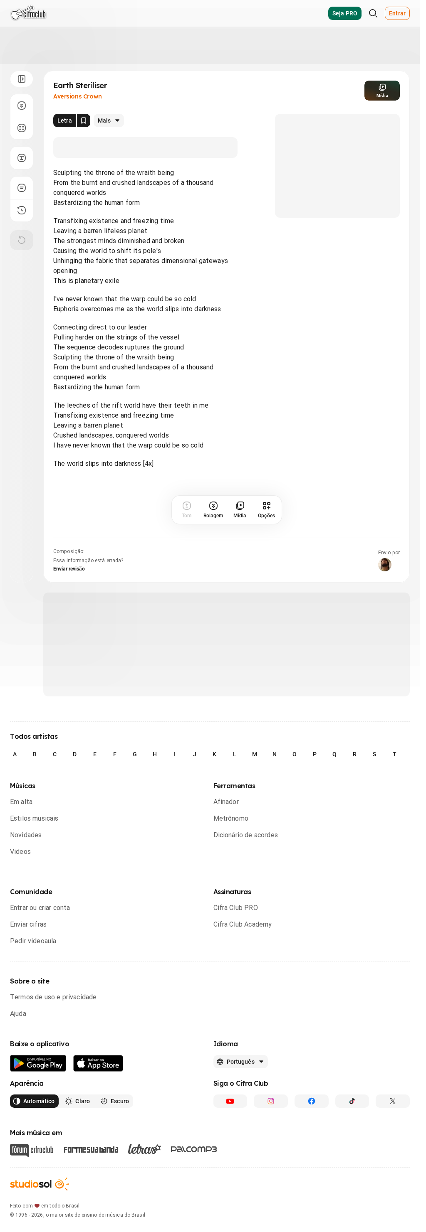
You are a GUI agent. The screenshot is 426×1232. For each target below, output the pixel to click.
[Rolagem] (22, 106)
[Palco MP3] (194, 1149)
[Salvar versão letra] (83, 120)
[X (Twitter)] (393, 1101)
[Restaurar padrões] (21, 240)
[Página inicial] (28, 13)
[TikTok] (352, 1101)
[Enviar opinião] (22, 188)
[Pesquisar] (373, 13)
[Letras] (144, 1149)
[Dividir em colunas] (22, 128)
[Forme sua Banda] (90, 1149)
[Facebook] (312, 1101)
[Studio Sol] (39, 1184)
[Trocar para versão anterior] (22, 210)
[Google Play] (38, 1063)
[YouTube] (230, 1101)
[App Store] (98, 1063)
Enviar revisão (69, 569)
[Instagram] (271, 1101)
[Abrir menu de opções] (21, 79)
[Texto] (22, 158)
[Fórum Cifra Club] (31, 1150)
